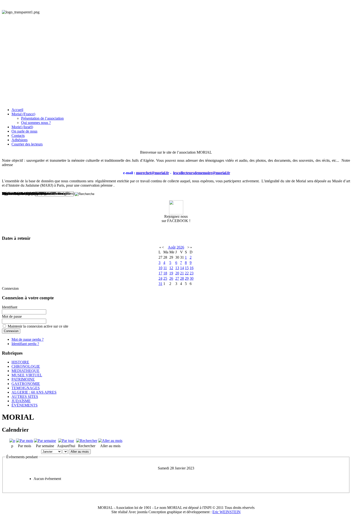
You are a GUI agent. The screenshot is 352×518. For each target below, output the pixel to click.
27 (177, 278)
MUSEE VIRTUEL (26, 375)
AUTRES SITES (24, 397)
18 (165, 273)
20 (177, 273)
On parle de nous (24, 131)
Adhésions (19, 140)
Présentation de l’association (42, 118)
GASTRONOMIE (25, 384)
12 (171, 268)
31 (160, 284)
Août (172, 247)
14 (182, 268)
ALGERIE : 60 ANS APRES (34, 392)
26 (171, 278)
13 (177, 268)
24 (160, 278)
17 (160, 273)
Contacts (18, 136)
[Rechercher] (86, 441)
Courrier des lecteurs (27, 144)
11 (165, 268)
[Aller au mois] (110, 441)
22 (187, 273)
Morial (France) (23, 114)
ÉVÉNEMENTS (24, 405)
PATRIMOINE (23, 379)
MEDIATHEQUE (25, 371)
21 (182, 273)
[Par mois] (24, 441)
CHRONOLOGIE (25, 366)
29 (187, 278)
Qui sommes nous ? (36, 123)
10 (160, 268)
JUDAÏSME (21, 401)
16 (191, 268)
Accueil (17, 110)
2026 (180, 247)
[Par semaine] (45, 441)
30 (191, 278)
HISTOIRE (20, 362)
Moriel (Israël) (22, 127)
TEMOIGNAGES (25, 388)
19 (171, 273)
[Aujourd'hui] (66, 441)
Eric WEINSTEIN (226, 512)
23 (191, 273)
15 (187, 268)
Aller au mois (80, 451)
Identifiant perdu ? (25, 344)
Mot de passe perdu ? (27, 339)
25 (165, 278)
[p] (12, 441)
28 (182, 278)
